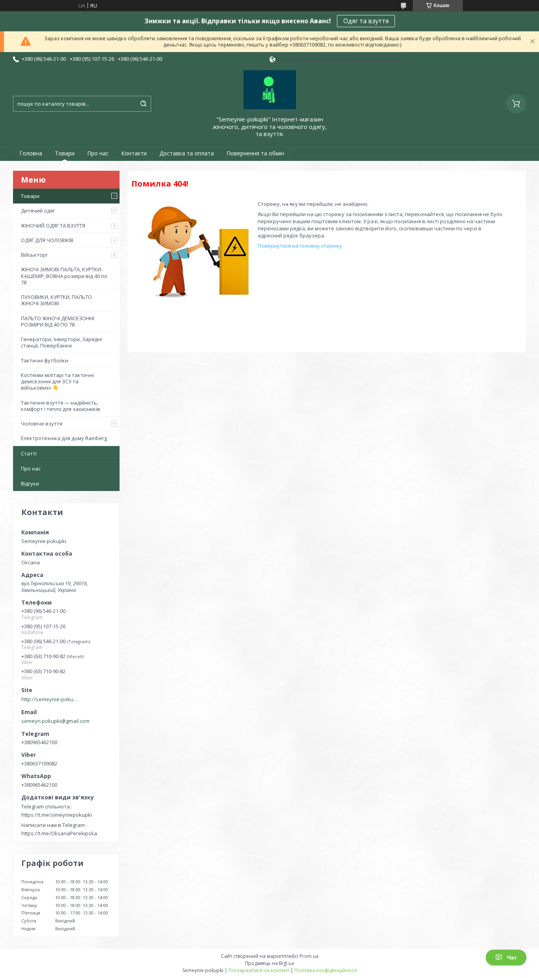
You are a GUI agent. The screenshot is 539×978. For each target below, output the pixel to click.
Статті (29, 453)
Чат (512, 957)
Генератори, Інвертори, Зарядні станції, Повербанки (61, 342)
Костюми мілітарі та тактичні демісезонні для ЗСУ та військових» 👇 (57, 381)
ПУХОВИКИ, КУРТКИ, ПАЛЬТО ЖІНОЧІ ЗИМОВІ (56, 300)
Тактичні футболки (44, 360)
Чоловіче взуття (41, 423)
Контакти (134, 153)
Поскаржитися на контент (258, 970)
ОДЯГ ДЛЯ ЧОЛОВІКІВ (47, 240)
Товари (65, 153)
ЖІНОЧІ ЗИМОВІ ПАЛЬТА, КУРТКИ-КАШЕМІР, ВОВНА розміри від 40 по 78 (64, 276)
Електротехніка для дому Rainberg (64, 438)
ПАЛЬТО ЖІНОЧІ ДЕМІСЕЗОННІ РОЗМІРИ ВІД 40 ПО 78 (57, 321)
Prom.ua (308, 956)
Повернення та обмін (255, 153)
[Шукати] (143, 104)
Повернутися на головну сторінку (300, 245)
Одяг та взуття (366, 21)
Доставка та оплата (186, 153)
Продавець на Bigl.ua (269, 963)
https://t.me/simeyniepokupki (56, 814)
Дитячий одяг (38, 210)
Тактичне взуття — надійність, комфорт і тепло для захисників (60, 405)
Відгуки (30, 483)
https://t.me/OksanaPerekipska (59, 833)
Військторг (34, 254)
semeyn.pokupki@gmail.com (55, 721)
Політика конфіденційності (325, 970)
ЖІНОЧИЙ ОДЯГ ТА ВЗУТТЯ (53, 225)
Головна (30, 153)
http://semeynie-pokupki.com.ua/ (50, 699)
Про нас (98, 153)
